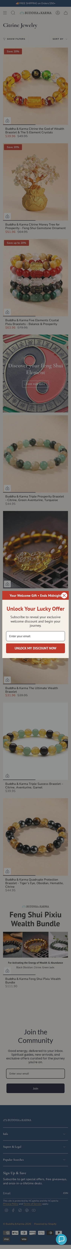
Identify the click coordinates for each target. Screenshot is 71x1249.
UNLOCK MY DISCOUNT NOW (35, 648)
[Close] (64, 595)
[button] (61, 1239)
